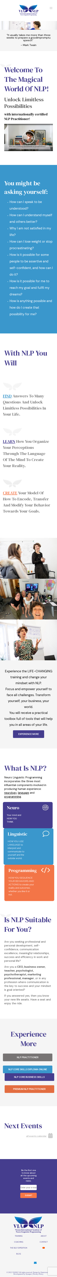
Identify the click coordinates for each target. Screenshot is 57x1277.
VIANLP (15, 1272)
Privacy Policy (38, 1274)
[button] (28, 137)
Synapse (29, 1274)
